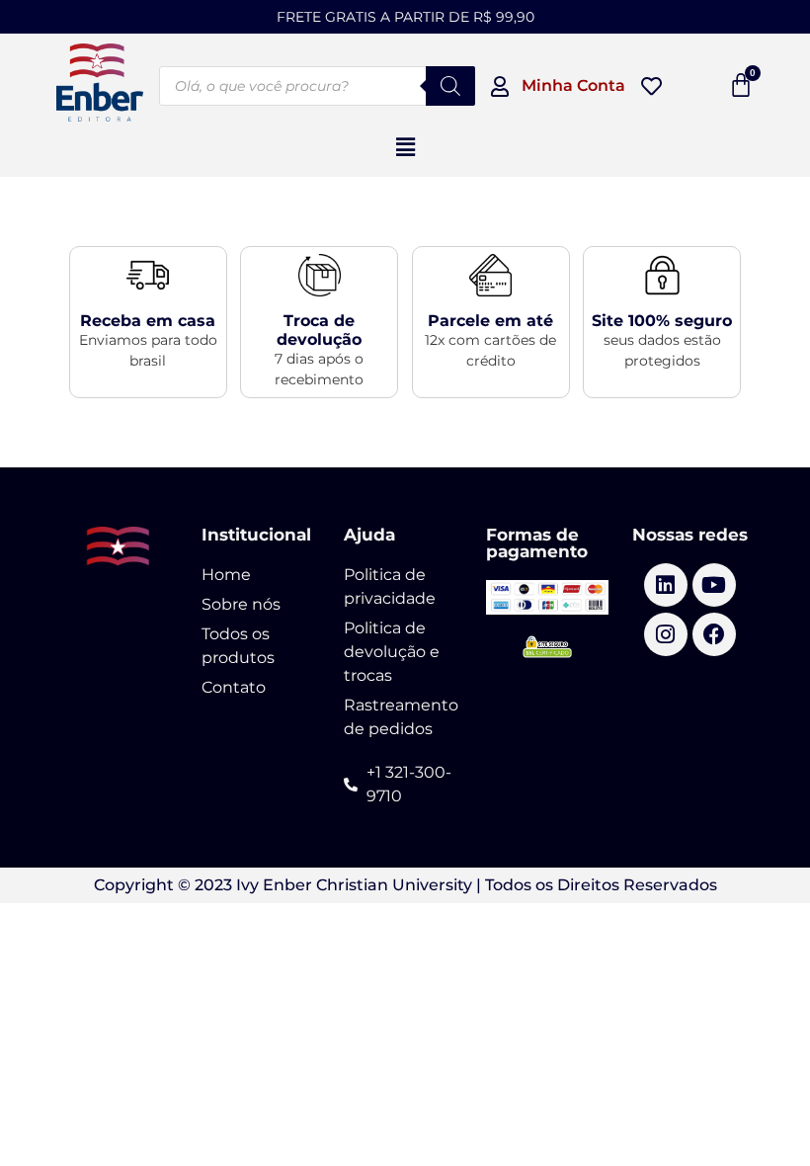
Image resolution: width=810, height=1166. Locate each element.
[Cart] (741, 85)
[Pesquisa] (450, 86)
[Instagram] (666, 634)
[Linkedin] (666, 585)
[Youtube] (714, 585)
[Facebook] (714, 634)
